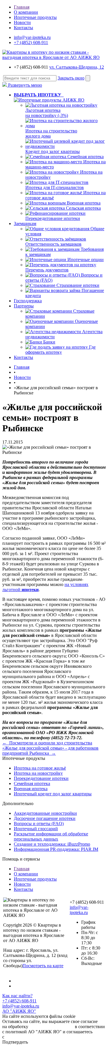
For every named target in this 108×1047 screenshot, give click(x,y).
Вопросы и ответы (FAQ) (39, 823)
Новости (22, 22)
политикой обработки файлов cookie (41, 1036)
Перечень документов (47, 269)
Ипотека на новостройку (38, 773)
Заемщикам (25, 223)
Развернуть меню (24, 85)
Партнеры (24, 305)
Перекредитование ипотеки (52, 218)
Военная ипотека (84, 202)
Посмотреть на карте (42, 965)
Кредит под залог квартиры (52, 151)
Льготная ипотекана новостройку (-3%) (46, 113)
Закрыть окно (71, 78)
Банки (49, 341)
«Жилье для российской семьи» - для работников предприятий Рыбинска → (50, 751)
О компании (26, 12)
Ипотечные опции (85, 259)
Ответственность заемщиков (53, 244)
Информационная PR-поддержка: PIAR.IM (56, 849)
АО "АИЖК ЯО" (19, 1011)
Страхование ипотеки (77, 285)
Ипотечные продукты (35, 17)
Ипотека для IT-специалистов (54, 187)
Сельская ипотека (83, 208)
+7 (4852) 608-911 (31, 42)
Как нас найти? (17, 995)
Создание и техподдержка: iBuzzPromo (52, 844)
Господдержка (28, 300)
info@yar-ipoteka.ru (32, 37)
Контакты (23, 27)
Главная (21, 7)
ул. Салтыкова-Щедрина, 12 (76, 67)
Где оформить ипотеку (60, 350)
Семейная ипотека (85, 156)
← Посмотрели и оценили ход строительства (47, 742)
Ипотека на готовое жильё (40, 768)
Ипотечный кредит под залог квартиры (53, 793)
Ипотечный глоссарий (36, 828)
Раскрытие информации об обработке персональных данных (51, 836)
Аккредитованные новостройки (45, 813)
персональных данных (51, 1026)
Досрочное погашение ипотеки (44, 818)
